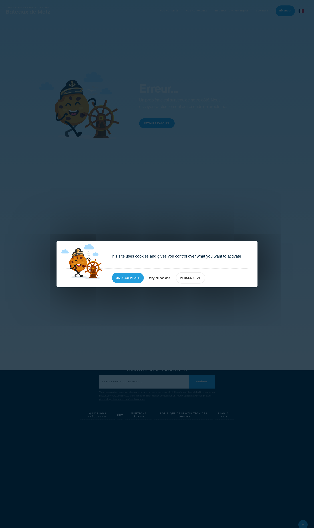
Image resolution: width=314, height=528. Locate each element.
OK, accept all (128, 278)
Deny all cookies (159, 278)
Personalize (190, 278)
